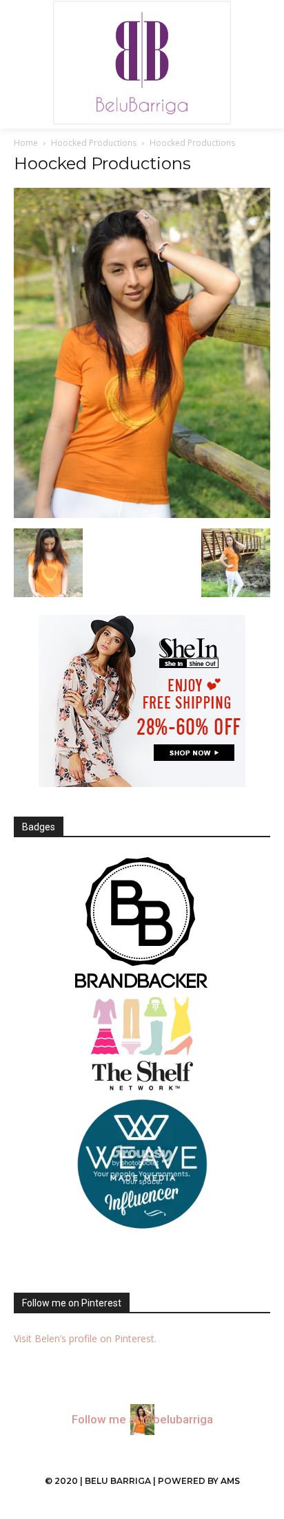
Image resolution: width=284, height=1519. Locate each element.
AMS (230, 1481)
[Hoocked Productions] (142, 514)
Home (26, 143)
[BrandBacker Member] (142, 924)
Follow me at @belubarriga (142, 1419)
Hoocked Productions (93, 143)
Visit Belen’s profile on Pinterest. (85, 1338)
